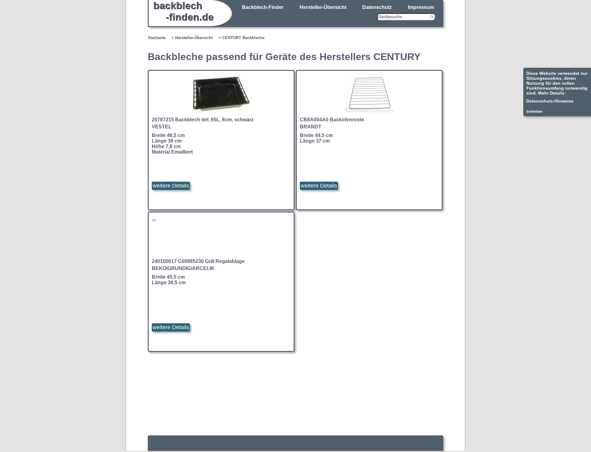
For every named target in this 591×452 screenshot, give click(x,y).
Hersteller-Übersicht (323, 7)
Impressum (421, 7)
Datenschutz (377, 7)
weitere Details (171, 186)
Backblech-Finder (262, 7)
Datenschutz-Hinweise (549, 101)
